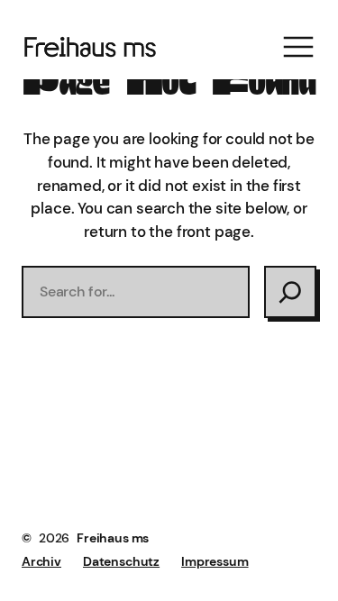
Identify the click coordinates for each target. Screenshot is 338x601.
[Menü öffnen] (298, 47)
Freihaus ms (113, 538)
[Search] (290, 292)
